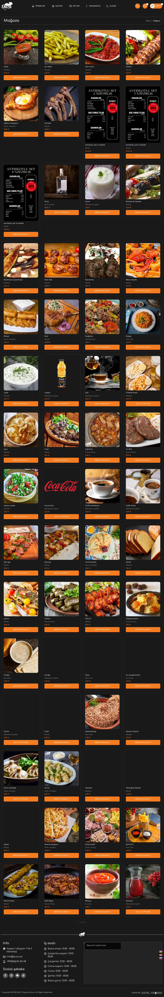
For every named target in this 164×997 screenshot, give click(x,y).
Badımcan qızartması (13, 280)
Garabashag (90, 731)
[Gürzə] (61, 768)
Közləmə (48, 957)
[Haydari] (102, 768)
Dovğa (6, 675)
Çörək (128, 562)
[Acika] (21, 47)
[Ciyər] (61, 430)
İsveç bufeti (90, 844)
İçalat (6, 844)
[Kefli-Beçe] (61, 881)
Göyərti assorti (132, 731)
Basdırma (89, 280)
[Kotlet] (21, 938)
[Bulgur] (143, 317)
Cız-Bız (129, 449)
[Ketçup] (102, 881)
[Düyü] (102, 655)
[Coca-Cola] (61, 486)
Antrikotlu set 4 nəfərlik (14, 223)
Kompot (129, 901)
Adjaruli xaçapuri (11, 123)
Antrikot (47, 123)
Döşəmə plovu (132, 619)
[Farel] (61, 712)
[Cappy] (61, 373)
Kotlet (6, 957)
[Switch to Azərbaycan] (160, 951)
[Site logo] (7, 6)
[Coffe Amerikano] (102, 486)
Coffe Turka (131, 506)
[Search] (137, 6)
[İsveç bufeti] (102, 825)
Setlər (87, 148)
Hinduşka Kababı (133, 788)
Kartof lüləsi (9, 901)
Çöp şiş (7, 562)
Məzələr (7, 70)
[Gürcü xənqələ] (21, 768)
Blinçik (6, 336)
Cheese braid (131, 393)
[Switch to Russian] (160, 958)
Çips (6, 449)
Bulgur (129, 336)
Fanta (6, 731)
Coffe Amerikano (92, 506)
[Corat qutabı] (102, 542)
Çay (86, 393)
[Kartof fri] (143, 825)
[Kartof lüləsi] (21, 881)
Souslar (88, 904)
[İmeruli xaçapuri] (61, 825)
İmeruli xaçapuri (51, 844)
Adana (129, 67)
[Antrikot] (61, 103)
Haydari (88, 788)
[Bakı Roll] (61, 260)
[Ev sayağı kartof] (143, 655)
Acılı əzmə (89, 67)
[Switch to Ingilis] (160, 955)
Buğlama (89, 336)
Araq (46, 201)
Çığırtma (89, 449)
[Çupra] (21, 599)
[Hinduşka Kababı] (143, 768)
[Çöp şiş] (21, 542)
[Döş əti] (102, 599)
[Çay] (102, 373)
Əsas (148, 21)
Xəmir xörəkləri (10, 126)
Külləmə (88, 957)
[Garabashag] (102, 712)
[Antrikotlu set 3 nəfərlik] (143, 114)
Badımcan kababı (133, 201)
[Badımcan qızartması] (21, 260)
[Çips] (21, 430)
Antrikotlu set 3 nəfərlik (136, 145)
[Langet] (143, 938)
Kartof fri (130, 844)
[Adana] (143, 47)
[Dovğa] (21, 655)
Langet (129, 957)
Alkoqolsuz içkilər (92, 204)
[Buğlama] (102, 317)
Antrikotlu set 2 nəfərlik (95, 145)
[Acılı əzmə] (102, 47)
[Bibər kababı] (143, 260)
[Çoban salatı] (21, 486)
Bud (46, 336)
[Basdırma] (102, 260)
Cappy (47, 393)
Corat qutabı (90, 562)
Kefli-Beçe (48, 901)
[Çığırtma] (102, 430)
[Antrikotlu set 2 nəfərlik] (102, 114)
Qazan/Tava (90, 339)
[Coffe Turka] (143, 486)
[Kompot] (143, 881)
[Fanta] (21, 712)
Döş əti (88, 619)
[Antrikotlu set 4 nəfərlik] (21, 193)
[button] (21, 77)
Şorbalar (7, 678)
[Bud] (61, 317)
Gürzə (47, 788)
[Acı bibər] (61, 47)
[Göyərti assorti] (143, 712)
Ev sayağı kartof (133, 675)
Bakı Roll (48, 280)
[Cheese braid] (143, 373)
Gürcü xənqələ (10, 788)
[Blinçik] (21, 317)
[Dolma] (61, 599)
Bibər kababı (131, 280)
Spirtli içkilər (49, 204)
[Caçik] (21, 373)
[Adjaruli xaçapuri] (21, 103)
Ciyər (46, 449)
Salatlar (7, 509)
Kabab (128, 70)
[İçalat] (21, 825)
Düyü (87, 675)
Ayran (87, 201)
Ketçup (88, 901)
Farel (46, 731)
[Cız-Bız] (143, 430)
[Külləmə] (102, 938)
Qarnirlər (130, 339)
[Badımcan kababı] (143, 182)
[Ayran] (102, 182)
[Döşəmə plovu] (143, 599)
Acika (6, 67)
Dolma (47, 619)
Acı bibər (48, 67)
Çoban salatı (9, 506)
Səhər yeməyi (90, 847)
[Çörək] (143, 542)
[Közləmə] (61, 938)
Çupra (6, 619)
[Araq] (61, 182)
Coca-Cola (49, 506)
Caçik (6, 393)
